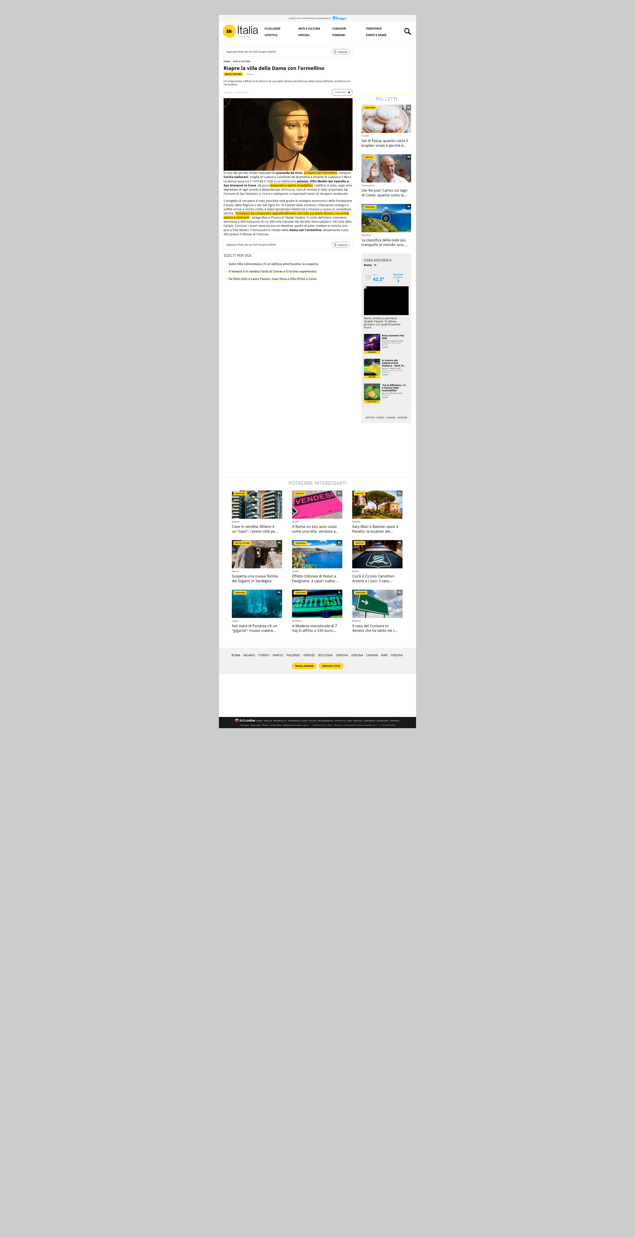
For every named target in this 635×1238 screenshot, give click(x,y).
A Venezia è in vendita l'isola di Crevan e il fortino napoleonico (273, 271)
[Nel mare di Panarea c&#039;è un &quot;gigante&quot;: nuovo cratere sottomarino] (257, 604)
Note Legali (255, 725)
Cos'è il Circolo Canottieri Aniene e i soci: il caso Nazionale (373, 580)
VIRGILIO (268, 721)
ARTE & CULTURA (241, 61)
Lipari (295, 571)
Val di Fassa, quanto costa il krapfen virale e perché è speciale (384, 145)
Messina (366, 235)
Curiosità (339, 28)
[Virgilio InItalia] (240, 32)
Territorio (374, 28)
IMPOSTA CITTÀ (331, 666)
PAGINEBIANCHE (325, 721)
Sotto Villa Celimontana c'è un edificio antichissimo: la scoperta (273, 264)
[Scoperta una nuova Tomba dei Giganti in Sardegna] (257, 554)
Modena (296, 620)
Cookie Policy (276, 725)
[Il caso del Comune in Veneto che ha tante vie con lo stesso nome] (377, 604)
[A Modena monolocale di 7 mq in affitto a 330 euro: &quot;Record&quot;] (317, 604)
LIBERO (259, 721)
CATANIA (372, 655)
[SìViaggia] (339, 18)
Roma (295, 521)
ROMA (236, 655)
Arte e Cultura (309, 28)
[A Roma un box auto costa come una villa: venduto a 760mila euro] (317, 504)
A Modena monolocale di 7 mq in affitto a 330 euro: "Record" (314, 630)
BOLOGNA (325, 655)
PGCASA (313, 721)
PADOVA (397, 655)
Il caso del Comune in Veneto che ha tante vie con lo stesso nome (375, 630)
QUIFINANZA (369, 721)
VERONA (357, 655)
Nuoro (235, 571)
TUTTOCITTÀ (340, 721)
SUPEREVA (394, 721)
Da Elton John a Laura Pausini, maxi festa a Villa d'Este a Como (273, 279)
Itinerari (338, 35)
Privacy (265, 725)
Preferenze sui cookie (292, 725)
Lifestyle (271, 35)
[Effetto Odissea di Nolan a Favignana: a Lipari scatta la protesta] (317, 554)
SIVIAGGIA (358, 721)
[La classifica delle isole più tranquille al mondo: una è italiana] (386, 218)
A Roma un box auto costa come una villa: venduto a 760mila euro (314, 531)
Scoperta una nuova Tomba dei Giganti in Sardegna (255, 578)
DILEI (349, 721)
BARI (384, 655)
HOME (227, 61)
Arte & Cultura (233, 74)
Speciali (304, 35)
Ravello (356, 521)
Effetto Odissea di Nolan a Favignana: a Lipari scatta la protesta (315, 580)
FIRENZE (309, 655)
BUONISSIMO (382, 721)
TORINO (263, 655)
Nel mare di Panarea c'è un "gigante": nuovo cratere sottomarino (254, 630)
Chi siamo (244, 725)
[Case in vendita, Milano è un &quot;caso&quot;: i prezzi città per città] (257, 504)
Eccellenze (272, 28)
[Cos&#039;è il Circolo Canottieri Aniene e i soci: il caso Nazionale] (377, 554)
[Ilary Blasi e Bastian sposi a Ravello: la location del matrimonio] (377, 504)
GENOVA (342, 655)
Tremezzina (368, 185)
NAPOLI (278, 655)
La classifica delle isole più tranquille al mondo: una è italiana (384, 244)
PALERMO (293, 655)
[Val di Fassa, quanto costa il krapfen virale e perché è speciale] (386, 119)
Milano (250, 74)
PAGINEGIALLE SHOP (297, 721)
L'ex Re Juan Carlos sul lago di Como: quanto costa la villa (384, 195)
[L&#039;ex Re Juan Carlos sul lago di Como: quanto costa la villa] (386, 168)
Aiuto (305, 725)
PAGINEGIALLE (280, 721)
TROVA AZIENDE (304, 666)
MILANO (249, 655)
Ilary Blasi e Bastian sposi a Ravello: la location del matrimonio (375, 531)
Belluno (356, 620)
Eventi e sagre (376, 35)
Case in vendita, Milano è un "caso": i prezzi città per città (254, 531)
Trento (365, 135)
